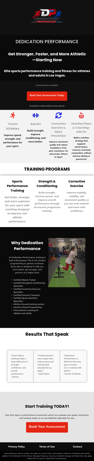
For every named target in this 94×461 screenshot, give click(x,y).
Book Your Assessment (47, 426)
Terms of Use (47, 446)
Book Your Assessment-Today (47, 95)
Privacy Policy (16, 446)
